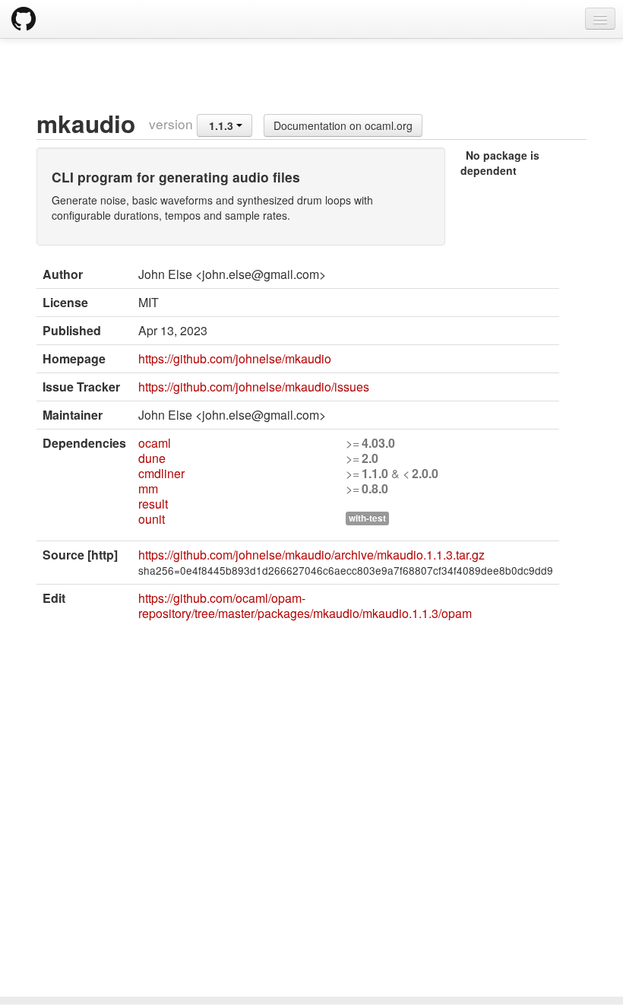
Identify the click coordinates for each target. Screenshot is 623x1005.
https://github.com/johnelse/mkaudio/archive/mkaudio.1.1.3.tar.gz (311, 554)
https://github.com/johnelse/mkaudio (234, 358)
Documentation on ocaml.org (343, 125)
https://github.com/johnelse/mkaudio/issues (253, 386)
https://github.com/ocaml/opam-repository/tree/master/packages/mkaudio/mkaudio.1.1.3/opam (305, 605)
